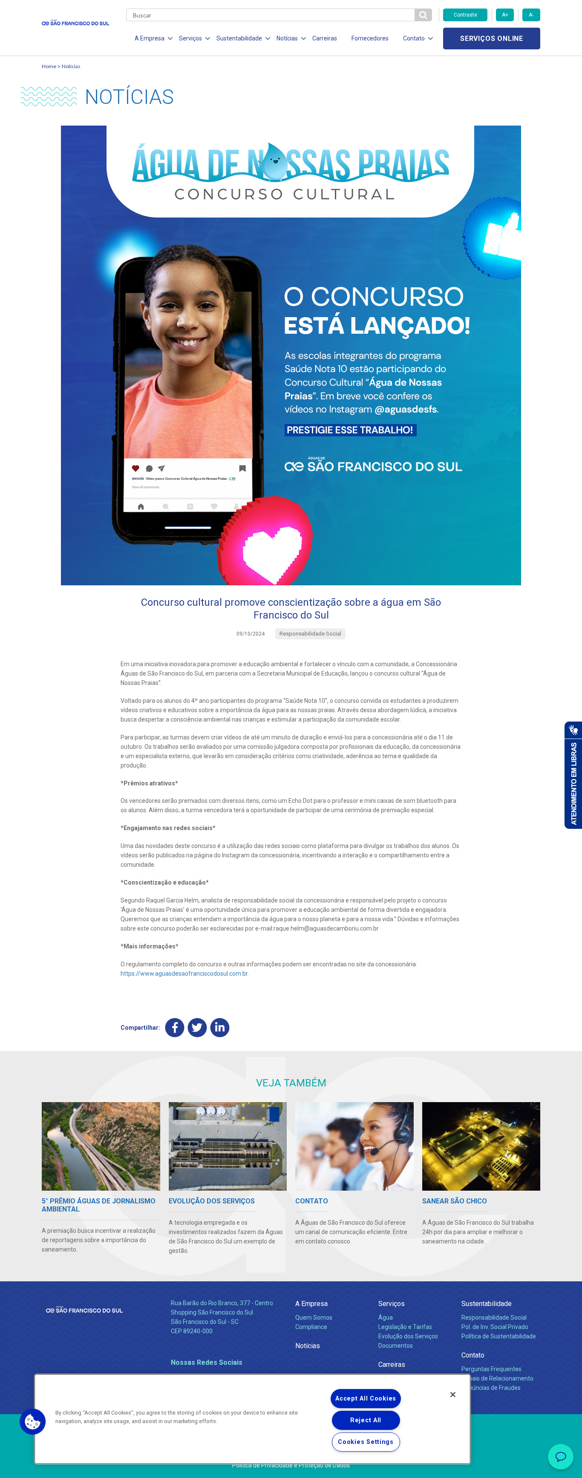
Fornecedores (370, 38)
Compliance (311, 1326)
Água (385, 1317)
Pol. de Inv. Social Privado (494, 1326)
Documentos (395, 1345)
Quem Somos (313, 1317)
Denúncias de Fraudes (491, 1387)
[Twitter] (197, 1027)
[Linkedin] (220, 1027)
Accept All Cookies (365, 1398)
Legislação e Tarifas (405, 1326)
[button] (32, 1421)
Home (49, 66)
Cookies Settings (366, 1442)
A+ (505, 15)
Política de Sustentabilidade (498, 1336)
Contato (472, 1355)
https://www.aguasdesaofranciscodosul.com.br (184, 973)
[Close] (453, 1394)
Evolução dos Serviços (408, 1336)
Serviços (391, 1304)
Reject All (365, 1420)
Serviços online (491, 38)
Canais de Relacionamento (497, 1378)
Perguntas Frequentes (491, 1369)
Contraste (465, 15)
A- (531, 15)
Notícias (71, 66)
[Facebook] (174, 1027)
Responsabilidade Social (494, 1317)
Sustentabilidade (486, 1304)
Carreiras (324, 38)
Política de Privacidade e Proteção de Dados (291, 1465)
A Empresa (311, 1304)
